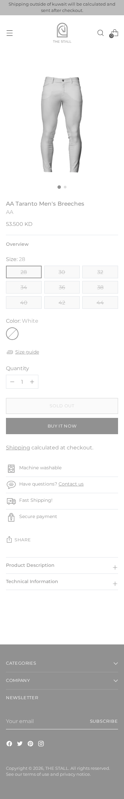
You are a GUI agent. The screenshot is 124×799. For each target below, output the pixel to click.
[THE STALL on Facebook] (10, 744)
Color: (22, 320)
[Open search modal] (100, 32)
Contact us (71, 484)
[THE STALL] (62, 33)
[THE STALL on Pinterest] (31, 744)
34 (24, 287)
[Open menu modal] (9, 32)
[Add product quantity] (12, 381)
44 (100, 302)
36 (62, 287)
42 (62, 302)
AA (9, 212)
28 (24, 272)
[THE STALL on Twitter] (20, 744)
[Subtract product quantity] (32, 381)
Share (23, 539)
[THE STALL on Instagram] (42, 744)
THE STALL (56, 768)
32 (100, 272)
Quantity (17, 368)
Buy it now (62, 426)
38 (100, 287)
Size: (15, 259)
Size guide (27, 352)
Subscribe (104, 721)
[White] (12, 333)
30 (62, 272)
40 (23, 302)
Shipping (18, 447)
